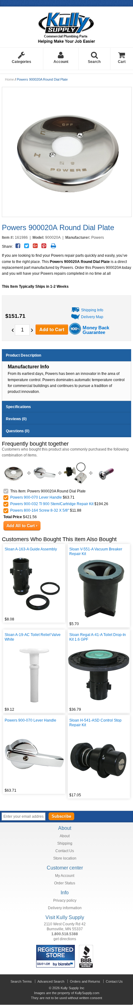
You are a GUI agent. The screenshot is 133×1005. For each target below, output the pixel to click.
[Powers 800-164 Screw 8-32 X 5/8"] (106, 464)
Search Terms (21, 981)
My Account (64, 876)
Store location (64, 858)
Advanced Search (50, 981)
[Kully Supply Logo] (67, 26)
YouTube (119, 816)
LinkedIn (127, 816)
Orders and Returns (85, 981)
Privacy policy (64, 900)
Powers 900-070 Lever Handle (36, 497)
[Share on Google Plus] (35, 246)
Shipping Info (92, 310)
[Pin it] (43, 246)
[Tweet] (26, 246)
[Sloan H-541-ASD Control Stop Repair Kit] (99, 760)
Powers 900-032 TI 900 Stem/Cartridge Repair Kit (51, 504)
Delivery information (65, 908)
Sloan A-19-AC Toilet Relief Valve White (33, 637)
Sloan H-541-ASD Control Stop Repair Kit (95, 722)
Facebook (101, 816)
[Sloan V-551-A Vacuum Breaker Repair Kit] (99, 589)
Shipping (64, 843)
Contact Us (64, 851)
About (65, 836)
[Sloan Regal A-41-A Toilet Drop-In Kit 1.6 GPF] (99, 675)
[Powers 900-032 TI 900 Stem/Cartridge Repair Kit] (75, 464)
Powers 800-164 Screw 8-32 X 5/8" (39, 510)
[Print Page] (53, 246)
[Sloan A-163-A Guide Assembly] (34, 585)
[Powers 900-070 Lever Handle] (44, 464)
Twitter (110, 816)
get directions (65, 939)
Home (9, 79)
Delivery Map (92, 317)
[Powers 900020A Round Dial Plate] (66, 152)
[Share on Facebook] (17, 246)
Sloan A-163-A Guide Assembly (31, 549)
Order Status (64, 883)
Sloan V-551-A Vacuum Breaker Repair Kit (95, 551)
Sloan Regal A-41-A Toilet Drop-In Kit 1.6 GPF (97, 637)
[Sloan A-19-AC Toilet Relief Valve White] (34, 675)
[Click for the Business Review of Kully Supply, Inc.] (86, 947)
